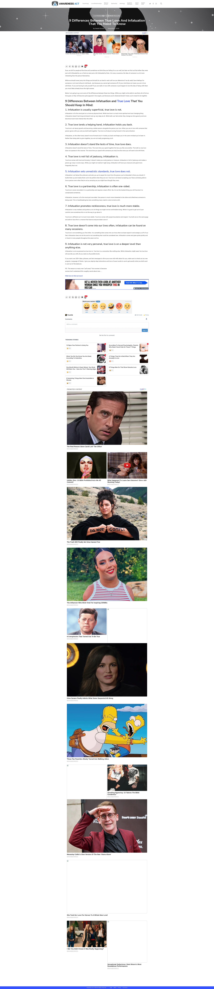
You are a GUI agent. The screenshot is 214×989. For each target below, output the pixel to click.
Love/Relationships (99, 16)
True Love (123, 101)
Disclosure (125, 987)
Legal (111, 987)
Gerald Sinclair (99, 28)
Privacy (120, 987)
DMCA (115, 987)
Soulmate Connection (114, 16)
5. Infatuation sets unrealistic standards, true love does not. (97, 171)
